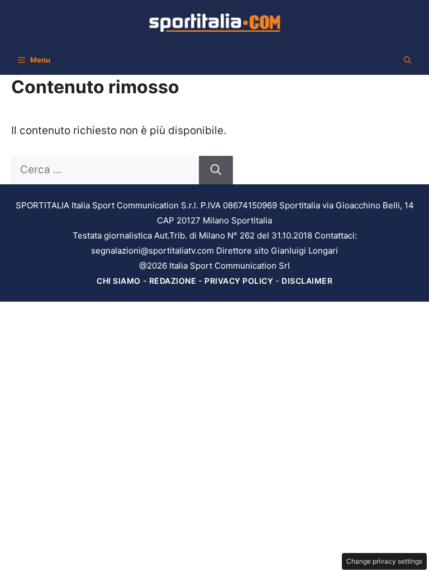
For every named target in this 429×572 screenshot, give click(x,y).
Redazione (173, 280)
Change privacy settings (384, 561)
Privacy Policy (238, 280)
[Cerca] (216, 170)
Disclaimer (307, 280)
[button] (407, 60)
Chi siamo (119, 280)
